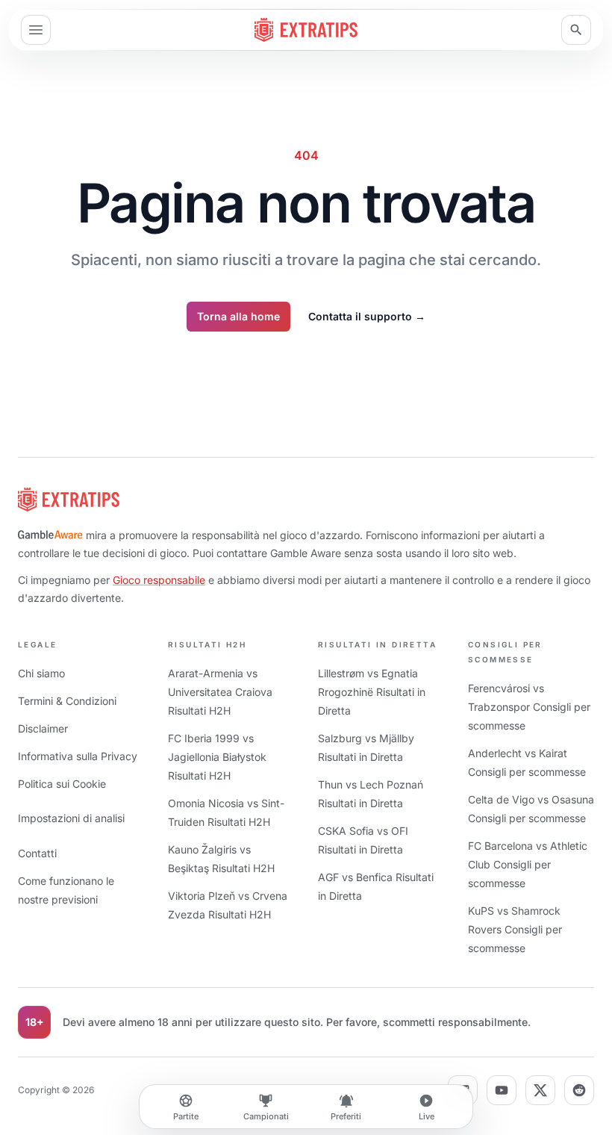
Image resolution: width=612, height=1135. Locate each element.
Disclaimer (43, 728)
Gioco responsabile (159, 579)
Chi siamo (41, 673)
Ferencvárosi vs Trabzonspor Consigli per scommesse (529, 707)
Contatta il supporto (366, 316)
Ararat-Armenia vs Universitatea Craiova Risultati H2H (220, 692)
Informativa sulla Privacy (77, 756)
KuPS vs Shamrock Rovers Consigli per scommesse (515, 929)
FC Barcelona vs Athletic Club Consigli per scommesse (527, 864)
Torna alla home (238, 316)
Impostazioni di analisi (71, 818)
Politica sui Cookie (62, 783)
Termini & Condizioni (67, 700)
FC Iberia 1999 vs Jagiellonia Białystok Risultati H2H (217, 757)
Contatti (37, 853)
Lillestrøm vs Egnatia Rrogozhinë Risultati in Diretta (371, 692)
